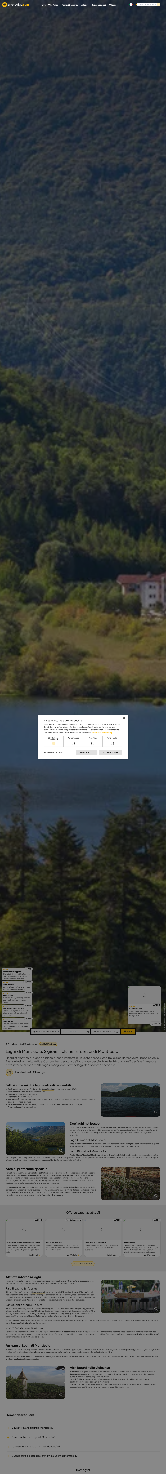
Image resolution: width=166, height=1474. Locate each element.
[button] (53, 752)
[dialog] (83, 737)
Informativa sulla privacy (101, 733)
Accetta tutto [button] (110, 752)
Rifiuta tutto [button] (86, 752)
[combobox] (124, 718)
